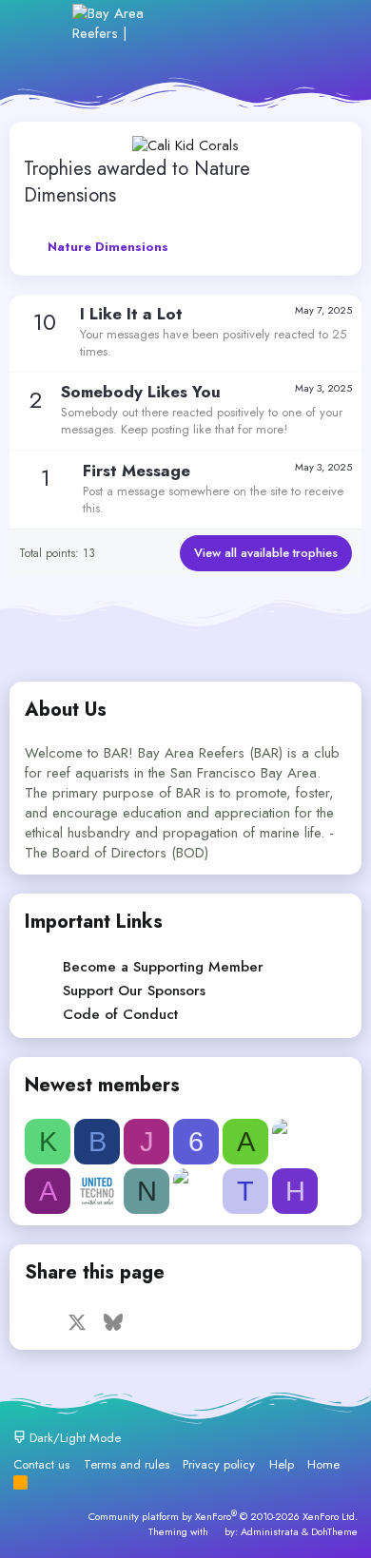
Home (323, 1464)
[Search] (327, 23)
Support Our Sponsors (134, 990)
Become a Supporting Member (163, 966)
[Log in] (204, 23)
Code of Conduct (120, 1014)
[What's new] (286, 23)
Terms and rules (126, 1464)
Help (281, 1464)
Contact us (41, 1464)
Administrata (270, 1531)
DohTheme (334, 1531)
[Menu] (45, 23)
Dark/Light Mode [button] (73, 1438)
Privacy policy (219, 1464)
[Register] (245, 23)
